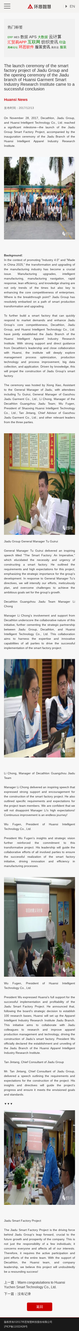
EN (72, 6)
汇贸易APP (17, 42)
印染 (62, 42)
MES (16, 37)
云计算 (55, 36)
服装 (63, 47)
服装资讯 (42, 47)
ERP (10, 37)
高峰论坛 (13, 47)
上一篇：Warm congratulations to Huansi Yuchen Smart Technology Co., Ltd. (34, 1285)
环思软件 (26, 47)
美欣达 (55, 47)
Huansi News (16, 100)
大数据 (43, 37)
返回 (39, 1306)
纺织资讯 (49, 42)
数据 (24, 37)
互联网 (34, 42)
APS (33, 37)
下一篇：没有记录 (17, 1294)
